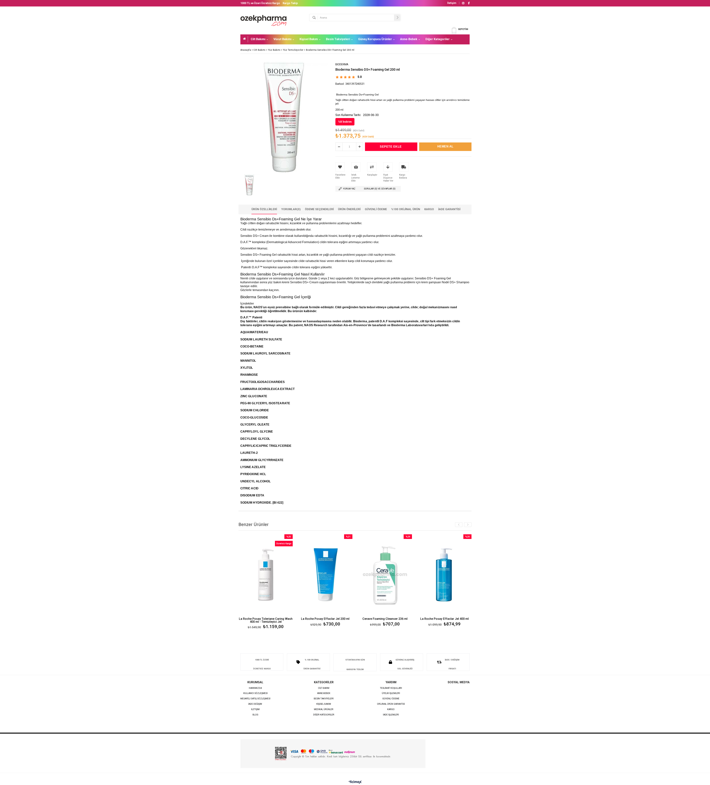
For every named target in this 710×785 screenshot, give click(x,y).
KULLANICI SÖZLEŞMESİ (255, 693)
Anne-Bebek (408, 39)
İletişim (451, 3)
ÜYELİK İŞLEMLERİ (391, 693)
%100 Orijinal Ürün (405, 209)
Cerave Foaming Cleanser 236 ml (385, 619)
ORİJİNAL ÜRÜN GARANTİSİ (391, 704)
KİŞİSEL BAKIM (323, 704)
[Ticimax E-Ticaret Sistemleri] (355, 782)
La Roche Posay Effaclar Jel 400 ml (444, 619)
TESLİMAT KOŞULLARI (391, 688)
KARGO (391, 709)
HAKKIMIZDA (255, 688)
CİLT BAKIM (323, 688)
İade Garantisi (449, 209)
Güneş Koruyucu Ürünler (375, 39)
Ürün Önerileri (349, 209)
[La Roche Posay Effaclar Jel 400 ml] (444, 575)
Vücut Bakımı (282, 39)
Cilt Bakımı (258, 39)
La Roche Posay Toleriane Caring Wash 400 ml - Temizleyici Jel (266, 620)
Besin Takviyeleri (338, 39)
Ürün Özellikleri (264, 209)
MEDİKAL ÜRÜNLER (323, 709)
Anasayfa (245, 39)
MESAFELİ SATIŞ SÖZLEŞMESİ (255, 698)
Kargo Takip (290, 3)
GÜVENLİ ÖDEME (390, 698)
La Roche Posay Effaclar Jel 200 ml (325, 619)
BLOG (255, 715)
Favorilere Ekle (265, 582)
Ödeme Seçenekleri (319, 209)
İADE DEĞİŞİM (255, 704)
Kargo (429, 209)
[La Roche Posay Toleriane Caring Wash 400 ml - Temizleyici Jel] (266, 575)
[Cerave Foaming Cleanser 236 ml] (385, 575)
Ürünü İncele (278, 582)
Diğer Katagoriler (437, 39)
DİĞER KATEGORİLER (323, 715)
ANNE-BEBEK (323, 693)
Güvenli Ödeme (376, 209)
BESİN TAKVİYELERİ (324, 698)
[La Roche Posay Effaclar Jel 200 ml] (325, 575)
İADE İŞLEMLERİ (391, 715)
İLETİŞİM (255, 709)
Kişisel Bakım (309, 39)
